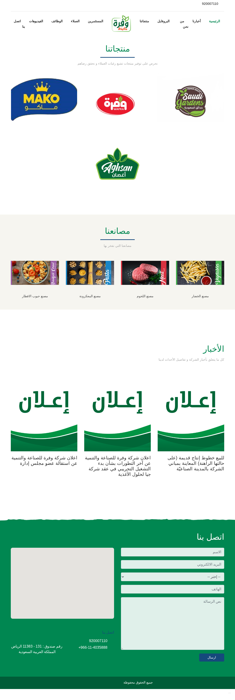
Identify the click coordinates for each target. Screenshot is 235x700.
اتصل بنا (19, 23)
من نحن (184, 23)
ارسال (211, 657)
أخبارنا (197, 21)
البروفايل (163, 21)
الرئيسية (214, 21)
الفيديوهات (36, 21)
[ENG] (14, 4)
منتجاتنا (144, 21)
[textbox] (172, 623)
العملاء (75, 21)
